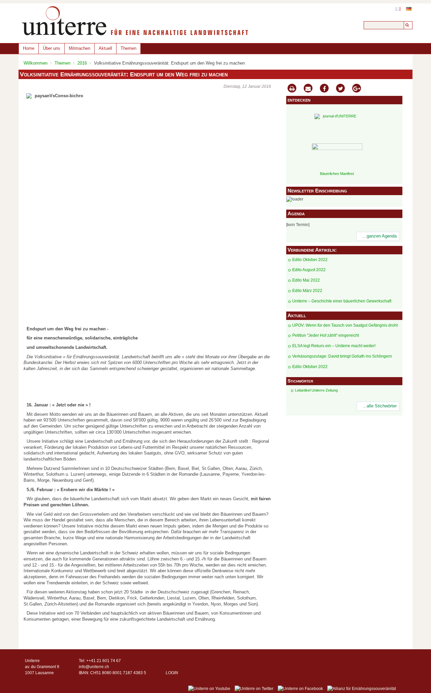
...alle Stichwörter (380, 406)
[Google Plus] (356, 89)
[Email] (308, 89)
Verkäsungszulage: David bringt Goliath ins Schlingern (342, 356)
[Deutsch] (408, 9)
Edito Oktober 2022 (310, 259)
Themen (128, 48)
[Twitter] (340, 89)
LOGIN (172, 672)
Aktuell (105, 48)
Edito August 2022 (309, 269)
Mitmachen (79, 48)
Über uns (51, 48)
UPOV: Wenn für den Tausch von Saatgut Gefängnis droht (345, 325)
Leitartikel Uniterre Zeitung (316, 390)
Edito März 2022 (307, 290)
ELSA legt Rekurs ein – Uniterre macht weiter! (333, 345)
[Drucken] (292, 89)
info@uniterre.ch (94, 666)
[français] (398, 9)
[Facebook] (324, 89)
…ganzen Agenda (379, 236)
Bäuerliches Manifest (337, 174)
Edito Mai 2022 (306, 280)
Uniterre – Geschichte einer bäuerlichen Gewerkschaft (341, 301)
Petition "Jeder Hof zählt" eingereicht (325, 335)
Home (28, 48)
